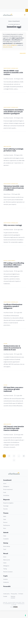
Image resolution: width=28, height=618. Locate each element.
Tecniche (5, 509)
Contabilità (5, 539)
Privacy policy (14, 593)
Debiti (4, 516)
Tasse (4, 519)
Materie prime (6, 560)
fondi (8, 45)
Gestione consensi (13, 597)
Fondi (4, 492)
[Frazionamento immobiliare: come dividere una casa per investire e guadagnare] (14, 100)
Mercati (5, 553)
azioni (4, 45)
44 (23, 456)
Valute (4, 562)
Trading (5, 568)
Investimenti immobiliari (11, 68)
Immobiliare (6, 495)
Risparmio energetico (8, 503)
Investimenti (7, 480)
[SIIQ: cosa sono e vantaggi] (14, 215)
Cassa (4, 536)
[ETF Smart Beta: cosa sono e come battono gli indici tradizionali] (14, 377)
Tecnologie (5, 506)
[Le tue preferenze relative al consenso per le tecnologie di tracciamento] (25, 615)
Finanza (5, 513)
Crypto (5, 576)
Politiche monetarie (8, 571)
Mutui (4, 528)
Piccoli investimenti (9, 260)
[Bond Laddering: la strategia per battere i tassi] (14, 139)
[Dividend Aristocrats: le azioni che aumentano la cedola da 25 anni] (14, 336)
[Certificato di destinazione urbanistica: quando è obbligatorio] (14, 294)
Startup (5, 543)
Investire (5, 579)
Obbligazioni (7, 146)
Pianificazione (6, 525)
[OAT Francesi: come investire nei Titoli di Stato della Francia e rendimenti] (14, 416)
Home (10, 21)
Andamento (6, 582)
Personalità (6, 586)
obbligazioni (14, 45)
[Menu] (24, 14)
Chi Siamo (20, 593)
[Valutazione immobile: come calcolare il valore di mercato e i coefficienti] (14, 176)
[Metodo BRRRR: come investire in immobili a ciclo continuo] (14, 60)
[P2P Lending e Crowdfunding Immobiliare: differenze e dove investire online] (14, 253)
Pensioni (5, 522)
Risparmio (6, 499)
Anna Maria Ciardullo (8, 78)
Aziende (5, 532)
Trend (4, 549)
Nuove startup (6, 546)
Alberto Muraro (7, 194)
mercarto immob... (8, 47)
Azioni (5, 343)
